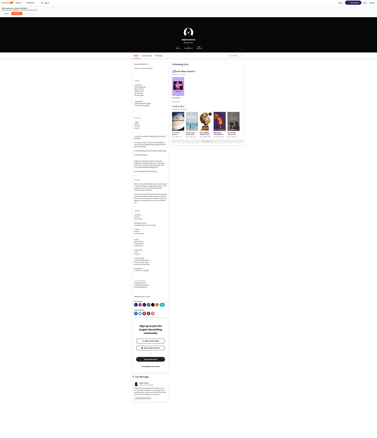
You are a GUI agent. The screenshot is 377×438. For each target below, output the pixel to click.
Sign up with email (150, 359)
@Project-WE (139, 91)
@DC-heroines (139, 89)
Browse (18, 3)
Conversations (147, 56)
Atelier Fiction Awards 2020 (190, 133)
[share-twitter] (140, 313)
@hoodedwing (144, 285)
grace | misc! (176, 98)
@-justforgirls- (139, 95)
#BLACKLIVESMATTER (141, 64)
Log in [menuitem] (365, 3)
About (136, 56)
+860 (162, 304)
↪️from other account (183, 71)
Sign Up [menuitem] (372, 3)
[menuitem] (233, 56)
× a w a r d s (178, 106)
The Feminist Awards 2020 (231, 133)
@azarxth (143, 283)
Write (340, 3)
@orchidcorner (139, 105)
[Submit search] (42, 2)
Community (30, 3)
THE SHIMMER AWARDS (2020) (205, 133)
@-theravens (139, 93)
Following (158, 56)
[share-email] (153, 313)
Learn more (17, 13)
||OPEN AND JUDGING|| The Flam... (218, 133)
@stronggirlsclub (140, 87)
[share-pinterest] (144, 313)
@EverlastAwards (140, 103)
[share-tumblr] (148, 313)
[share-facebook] (136, 313)
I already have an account (150, 366)
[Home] (7, 3)
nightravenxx (144, 383)
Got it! (6, 13)
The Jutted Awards (175, 133)
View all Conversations (143, 398)
